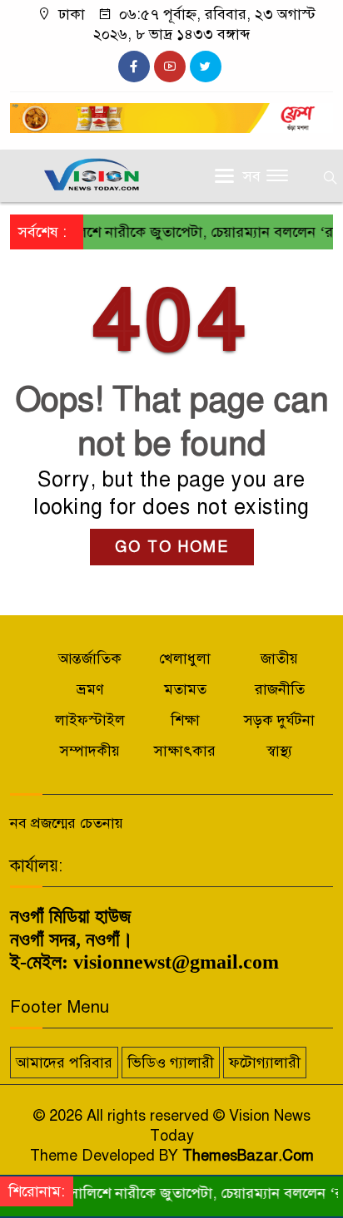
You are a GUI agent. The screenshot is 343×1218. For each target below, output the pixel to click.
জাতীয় (279, 658)
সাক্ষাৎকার (185, 751)
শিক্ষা (185, 720)
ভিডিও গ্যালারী (170, 1062)
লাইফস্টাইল (90, 720)
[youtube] (170, 66)
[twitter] (205, 66)
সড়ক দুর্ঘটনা (279, 720)
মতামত (185, 689)
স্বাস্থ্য (279, 751)
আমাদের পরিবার (64, 1062)
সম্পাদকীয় (90, 751)
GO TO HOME (172, 547)
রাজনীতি (280, 689)
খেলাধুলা (185, 658)
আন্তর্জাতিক (90, 658)
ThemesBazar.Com (248, 1155)
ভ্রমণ (90, 689)
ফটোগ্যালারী (265, 1062)
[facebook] (134, 66)
